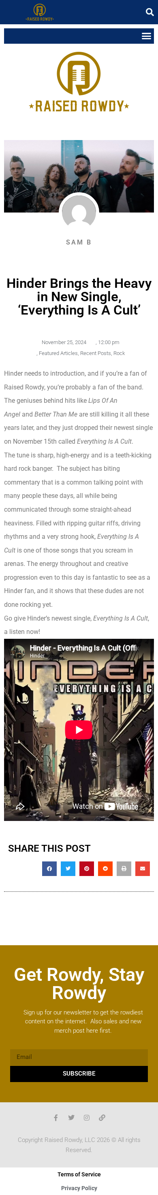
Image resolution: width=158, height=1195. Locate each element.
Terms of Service (79, 1174)
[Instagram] (86, 1117)
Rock (119, 353)
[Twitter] (71, 1117)
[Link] (102, 1117)
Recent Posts (95, 353)
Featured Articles (58, 353)
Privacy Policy (79, 1188)
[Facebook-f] (56, 1117)
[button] (150, 12)
